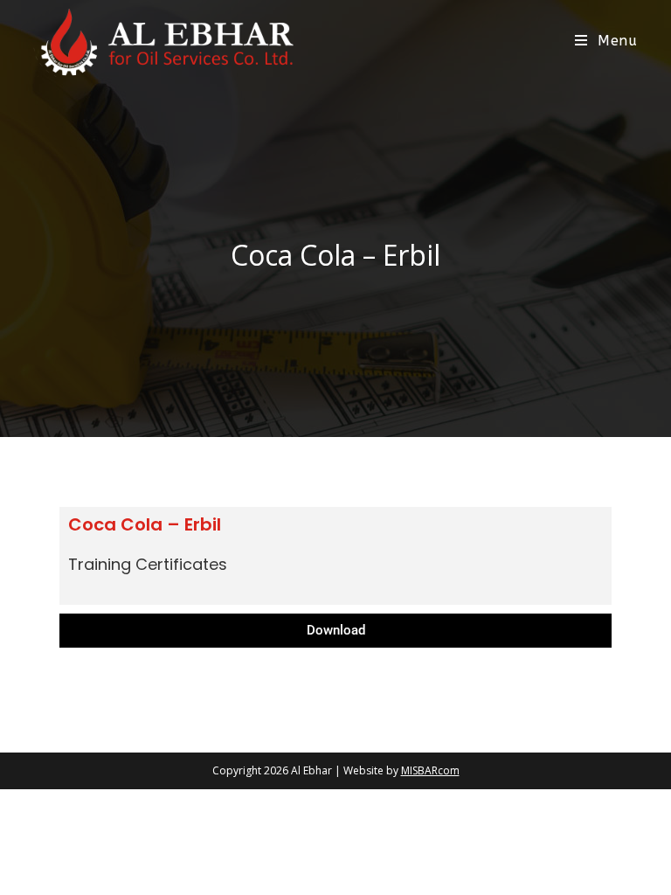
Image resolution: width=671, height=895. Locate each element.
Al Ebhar (311, 770)
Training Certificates (147, 564)
